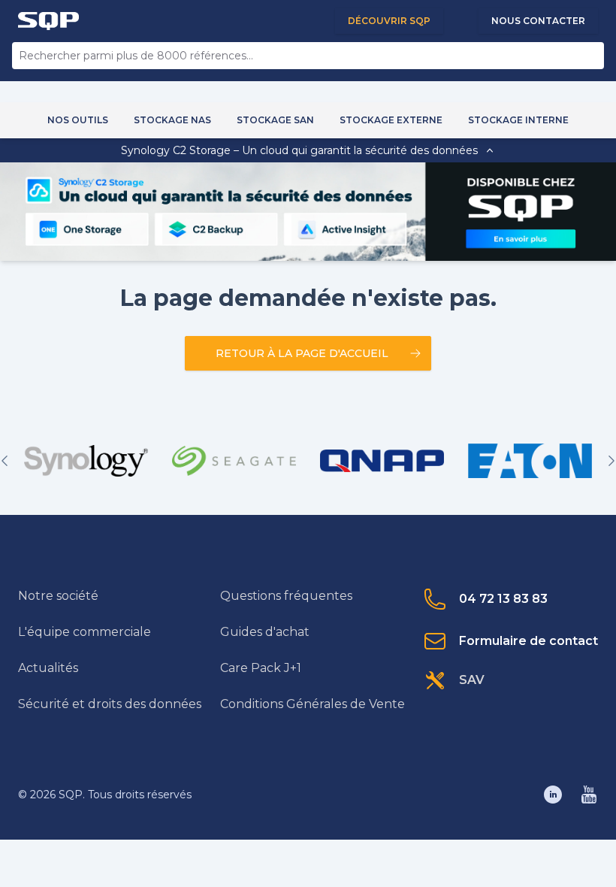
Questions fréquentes (286, 596)
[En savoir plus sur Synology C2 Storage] (520, 238)
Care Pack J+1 (260, 668)
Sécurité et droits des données (109, 704)
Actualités (48, 668)
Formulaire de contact (528, 641)
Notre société (58, 596)
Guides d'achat (265, 632)
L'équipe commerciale (84, 632)
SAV (472, 680)
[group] (86, 461)
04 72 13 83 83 (503, 599)
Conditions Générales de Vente (312, 704)
